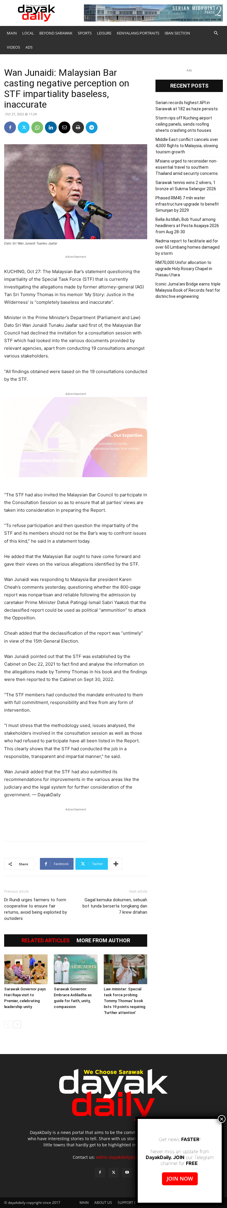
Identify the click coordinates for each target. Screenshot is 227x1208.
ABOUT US (103, 1202)
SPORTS (85, 33)
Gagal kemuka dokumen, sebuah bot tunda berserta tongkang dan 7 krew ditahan (114, 906)
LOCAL (28, 33)
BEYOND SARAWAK (55, 33)
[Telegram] (92, 127)
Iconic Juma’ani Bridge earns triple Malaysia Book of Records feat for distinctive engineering (187, 290)
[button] (216, 33)
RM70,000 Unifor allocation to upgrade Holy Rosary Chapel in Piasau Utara (183, 268)
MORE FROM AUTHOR (103, 940)
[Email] (64, 127)
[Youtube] (127, 1172)
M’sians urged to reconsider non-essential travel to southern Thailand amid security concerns (186, 167)
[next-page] (17, 1024)
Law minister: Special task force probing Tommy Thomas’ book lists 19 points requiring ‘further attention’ (124, 1001)
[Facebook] (10, 127)
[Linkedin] (51, 127)
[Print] (78, 127)
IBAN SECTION (177, 33)
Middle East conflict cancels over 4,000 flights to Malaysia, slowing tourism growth (186, 145)
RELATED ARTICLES (45, 940)
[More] (116, 864)
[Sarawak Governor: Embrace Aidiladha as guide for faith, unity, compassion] (75, 969)
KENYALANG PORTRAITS (138, 33)
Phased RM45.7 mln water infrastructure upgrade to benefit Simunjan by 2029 (187, 204)
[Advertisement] (76, 821)
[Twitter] (24, 127)
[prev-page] (8, 1024)
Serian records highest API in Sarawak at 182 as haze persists (186, 105)
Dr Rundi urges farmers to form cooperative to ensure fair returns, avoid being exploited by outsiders (35, 909)
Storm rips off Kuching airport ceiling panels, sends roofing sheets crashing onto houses (183, 124)
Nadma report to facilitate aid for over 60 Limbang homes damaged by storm (187, 247)
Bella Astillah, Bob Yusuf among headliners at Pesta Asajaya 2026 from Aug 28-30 (187, 225)
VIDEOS (13, 47)
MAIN (12, 33)
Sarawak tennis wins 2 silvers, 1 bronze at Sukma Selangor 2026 (185, 185)
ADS (29, 47)
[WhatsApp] (37, 127)
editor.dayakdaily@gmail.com (125, 1157)
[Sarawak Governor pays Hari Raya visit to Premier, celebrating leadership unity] (26, 969)
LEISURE (104, 33)
